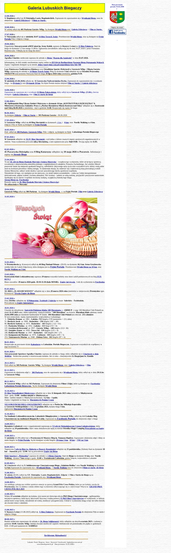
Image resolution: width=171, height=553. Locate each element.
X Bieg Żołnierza (46, 512)
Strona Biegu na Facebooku (17, 180)
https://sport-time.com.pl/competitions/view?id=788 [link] (59, 65)
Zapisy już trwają (67, 282)
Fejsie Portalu (57, 267)
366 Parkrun (37, 372)
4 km (59, 122)
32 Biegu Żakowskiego (46, 92)
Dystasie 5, (17, 83)
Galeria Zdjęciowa (20, 94)
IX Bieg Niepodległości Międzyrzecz (20, 393)
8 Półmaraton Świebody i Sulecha (41, 301)
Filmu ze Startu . (39, 20)
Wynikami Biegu (70, 372)
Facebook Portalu (66, 418)
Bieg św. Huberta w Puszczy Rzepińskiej (39, 449)
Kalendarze (36, 344)
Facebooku (100, 282)
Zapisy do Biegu (51, 451)
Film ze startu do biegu (43, 94)
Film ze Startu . (96, 29)
